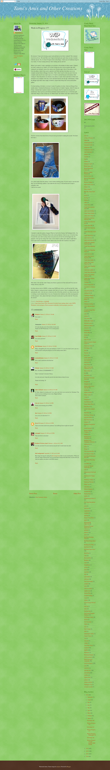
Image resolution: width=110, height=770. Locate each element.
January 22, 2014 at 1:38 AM (47, 314)
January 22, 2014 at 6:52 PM (47, 433)
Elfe (85, 337)
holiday (86, 390)
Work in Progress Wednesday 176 (91, 734)
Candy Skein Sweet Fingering (89, 263)
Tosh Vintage (87, 629)
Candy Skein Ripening (89, 246)
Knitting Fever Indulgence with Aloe (89, 441)
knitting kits (87, 444)
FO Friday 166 (90, 737)
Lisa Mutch (87, 463)
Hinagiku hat (87, 384)
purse (85, 534)
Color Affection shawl (89, 306)
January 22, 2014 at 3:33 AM (51, 358)
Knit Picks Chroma (88, 415)
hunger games (87, 395)
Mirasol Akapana (88, 489)
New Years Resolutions (89, 502)
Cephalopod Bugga (88, 295)
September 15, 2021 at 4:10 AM (52, 453)
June (89, 705)
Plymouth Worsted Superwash (88, 526)
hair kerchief (87, 360)
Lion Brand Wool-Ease (89, 460)
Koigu (85, 449)
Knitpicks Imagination (89, 424)
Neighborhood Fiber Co (90, 498)
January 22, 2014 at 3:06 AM (49, 324)
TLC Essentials (87, 622)
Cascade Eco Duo (88, 290)
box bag (86, 198)
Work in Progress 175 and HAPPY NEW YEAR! (91, 742)
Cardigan (86, 282)
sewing (86, 567)
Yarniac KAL (87, 677)
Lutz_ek (37, 403)
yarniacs (86, 680)
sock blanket (87, 576)
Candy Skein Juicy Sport (90, 231)
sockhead (86, 584)
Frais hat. (86, 353)
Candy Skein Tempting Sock (89, 266)
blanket (86, 187)
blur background (39, 453)
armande (86, 156)
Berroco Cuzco (87, 176)
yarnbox (86, 675)
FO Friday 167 (90, 727)
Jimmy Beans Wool (88, 404)
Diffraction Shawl (88, 325)
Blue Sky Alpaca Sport (89, 191)
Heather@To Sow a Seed (41, 443)
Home (55, 493)
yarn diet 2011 (87, 670)
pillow (85, 520)
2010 (87, 756)
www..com (19, 77)
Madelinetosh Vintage (89, 476)
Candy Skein (38, 303)
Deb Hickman (38, 346)
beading (86, 161)
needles (86, 496)
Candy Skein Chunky (89, 213)
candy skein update (88, 270)
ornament (86, 513)
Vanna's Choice (87, 636)
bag (85, 159)
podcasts (86, 530)
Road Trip (86, 553)
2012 (87, 751)
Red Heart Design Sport (90, 541)
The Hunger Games (88, 617)
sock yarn (86, 579)
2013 (87, 748)
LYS (85, 469)
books (85, 195)
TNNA (85, 624)
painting (86, 515)
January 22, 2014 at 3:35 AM (46, 368)
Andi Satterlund (88, 152)
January (90, 718)
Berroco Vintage (88, 182)
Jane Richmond (88, 402)
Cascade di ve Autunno (89, 287)
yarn (85, 665)
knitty (85, 446)
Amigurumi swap (88, 149)
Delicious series (88, 323)
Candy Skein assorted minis (89, 207)
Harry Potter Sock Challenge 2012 (88, 367)
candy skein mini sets (89, 240)
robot (85, 555)
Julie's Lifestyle (39, 390)
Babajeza (37, 314)
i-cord (85, 397)
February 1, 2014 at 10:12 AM (55, 443)
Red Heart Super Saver (89, 549)
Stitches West (87, 593)
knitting (63, 303)
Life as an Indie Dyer (89, 451)
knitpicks (86, 422)
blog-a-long (87, 189)
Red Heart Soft (87, 547)
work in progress (41, 305)
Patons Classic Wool (89, 518)
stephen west (87, 591)
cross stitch (86, 318)
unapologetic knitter (89, 633)
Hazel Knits (87, 375)
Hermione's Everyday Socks (54, 303)
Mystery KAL (87, 494)
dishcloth (86, 328)
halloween (86, 362)
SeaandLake (87, 565)
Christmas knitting (88, 304)
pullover (86, 532)
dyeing (85, 335)
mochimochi (87, 491)
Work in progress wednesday (52, 305)
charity (86, 301)
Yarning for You (88, 684)
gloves (85, 355)
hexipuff (86, 381)
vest (85, 638)
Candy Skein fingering (89, 228)
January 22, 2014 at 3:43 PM (44, 413)
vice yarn (86, 641)
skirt (85, 574)
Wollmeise (33, 305)
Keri (36, 413)
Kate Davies (87, 406)
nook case (86, 508)
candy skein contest (88, 215)
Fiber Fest (86, 339)
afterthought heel (88, 142)
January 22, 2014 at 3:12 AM (49, 336)
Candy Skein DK (88, 225)
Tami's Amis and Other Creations (48, 7)
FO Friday (86, 348)
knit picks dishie (88, 417)
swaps (85, 598)
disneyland (86, 330)
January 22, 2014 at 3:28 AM (49, 346)
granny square (87, 357)
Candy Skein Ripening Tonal (89, 250)
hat (85, 373)
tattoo (85, 609)
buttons (86, 200)
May (89, 708)
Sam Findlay (38, 336)
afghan (85, 140)
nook (85, 506)
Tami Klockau (19, 33)
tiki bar (86, 619)
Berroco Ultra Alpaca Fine (89, 179)
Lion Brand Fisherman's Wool (90, 456)
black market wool (88, 184)
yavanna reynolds (88, 687)
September (90, 697)
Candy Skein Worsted (89, 272)
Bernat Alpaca (87, 166)
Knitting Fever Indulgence (87, 437)
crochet (86, 316)
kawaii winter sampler (89, 409)
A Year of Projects (88, 138)
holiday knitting (88, 392)
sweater (86, 600)
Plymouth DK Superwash (87, 523)
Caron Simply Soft (88, 284)
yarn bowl (70, 305)
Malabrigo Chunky (88, 479)
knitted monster (88, 428)
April (89, 710)
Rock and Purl (87, 558)
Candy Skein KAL (88, 235)
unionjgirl (37, 433)
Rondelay (86, 560)
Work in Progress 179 (91, 723)
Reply (36, 319)
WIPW (74, 303)
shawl (67, 303)
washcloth (86, 648)
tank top (86, 606)
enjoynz (58, 766)
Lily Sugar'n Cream (89, 453)
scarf (85, 562)
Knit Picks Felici (88, 419)
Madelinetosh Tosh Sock (90, 472)
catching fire (87, 293)
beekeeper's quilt (88, 164)
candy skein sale (88, 254)
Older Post (77, 493)
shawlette (86, 572)
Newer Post (33, 493)
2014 (85, 135)
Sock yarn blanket (88, 581)
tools (85, 626)
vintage (86, 643)
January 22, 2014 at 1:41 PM (46, 403)
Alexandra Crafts (88, 145)
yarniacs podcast (88, 682)
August (89, 700)
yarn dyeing (87, 673)
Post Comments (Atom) (41, 497)
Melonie (37, 368)
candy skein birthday (89, 211)
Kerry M (37, 423)
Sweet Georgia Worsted (89, 602)
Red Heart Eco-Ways (89, 544)
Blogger (69, 766)
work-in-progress (63, 305)
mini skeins (87, 487)
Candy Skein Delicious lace (89, 222)
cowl (85, 314)
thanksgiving (87, 611)
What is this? (18, 92)
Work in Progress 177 (91, 730)
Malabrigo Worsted (88, 482)
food (85, 350)
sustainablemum (39, 358)
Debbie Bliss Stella (88, 321)
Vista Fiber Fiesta (88, 645)
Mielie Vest (87, 484)
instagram (86, 399)
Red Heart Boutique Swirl (89, 537)
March (89, 713)
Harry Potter (87, 364)
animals (86, 154)
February (90, 715)
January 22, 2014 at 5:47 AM (50, 389)
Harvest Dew (87, 371)
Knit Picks (86, 412)
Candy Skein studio (89, 260)
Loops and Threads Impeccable (88, 466)
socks (70, 303)
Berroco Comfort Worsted (88, 172)
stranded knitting (88, 595)
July (89, 702)
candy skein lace (88, 238)
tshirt (85, 631)
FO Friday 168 (90, 720)
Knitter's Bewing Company (88, 431)
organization (87, 511)
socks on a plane (88, 588)
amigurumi (87, 147)
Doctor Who (44, 303)
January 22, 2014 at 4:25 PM (47, 423)
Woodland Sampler (88, 655)
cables (85, 202)
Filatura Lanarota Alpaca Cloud (90, 342)
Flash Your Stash (88, 346)
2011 (87, 754)
